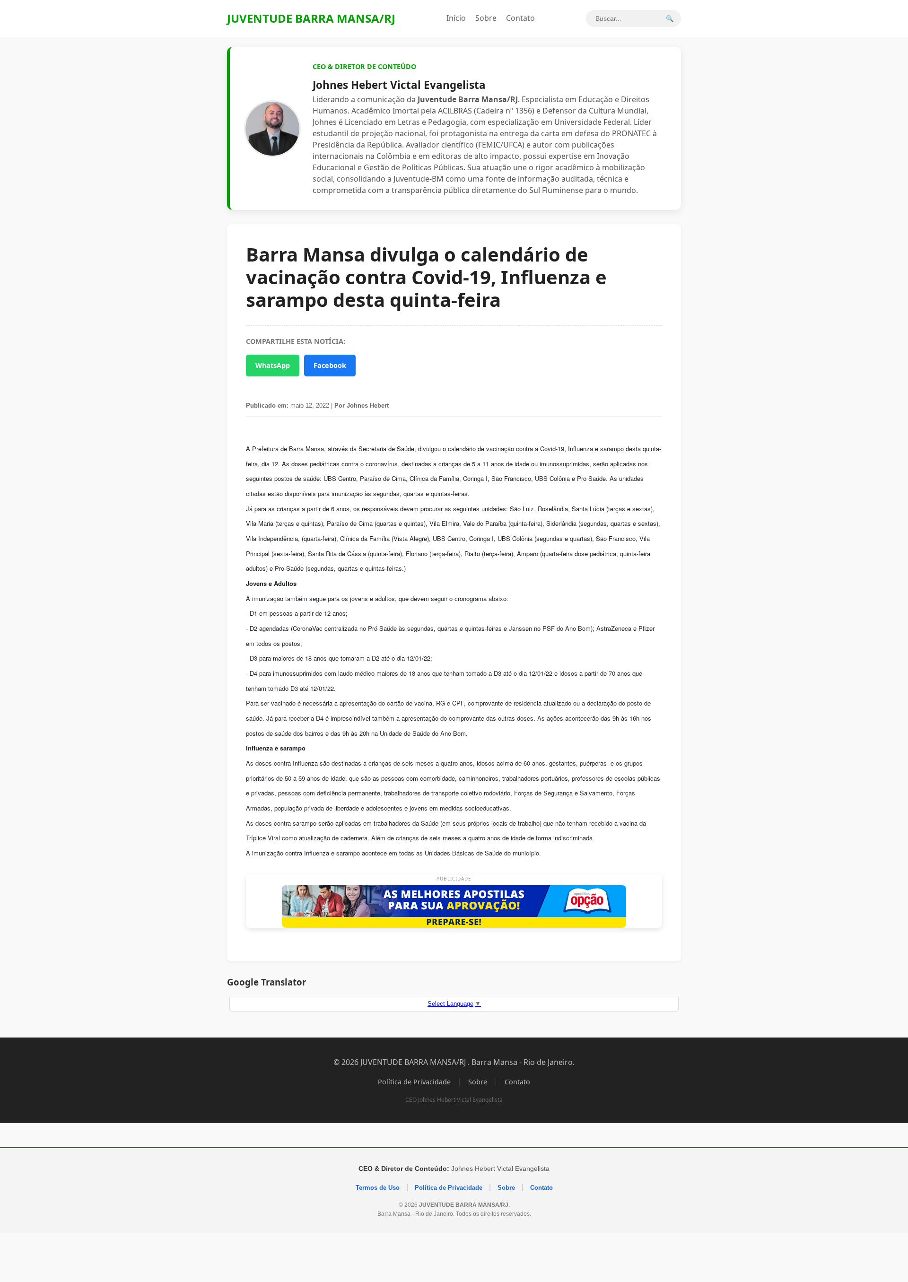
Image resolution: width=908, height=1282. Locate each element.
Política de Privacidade (414, 1081)
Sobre (486, 18)
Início (456, 18)
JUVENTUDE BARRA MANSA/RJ (311, 18)
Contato (520, 18)
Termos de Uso (378, 1187)
